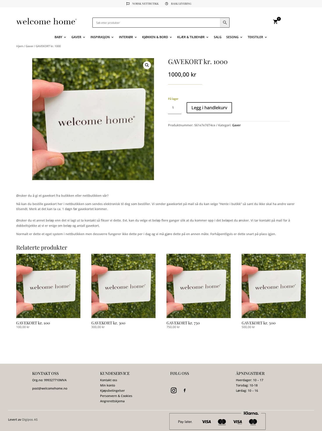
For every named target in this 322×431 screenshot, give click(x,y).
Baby (58, 37)
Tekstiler (255, 37)
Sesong (232, 37)
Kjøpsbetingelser (112, 390)
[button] (147, 65)
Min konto (107, 385)
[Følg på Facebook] (184, 390)
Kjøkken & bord (155, 37)
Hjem (19, 46)
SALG (217, 37)
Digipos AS (30, 419)
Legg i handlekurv (209, 108)
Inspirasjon (100, 37)
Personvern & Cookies (116, 396)
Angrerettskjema (112, 401)
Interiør (126, 37)
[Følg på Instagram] (173, 390)
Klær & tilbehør (191, 37)
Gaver (76, 37)
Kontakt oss (108, 380)
